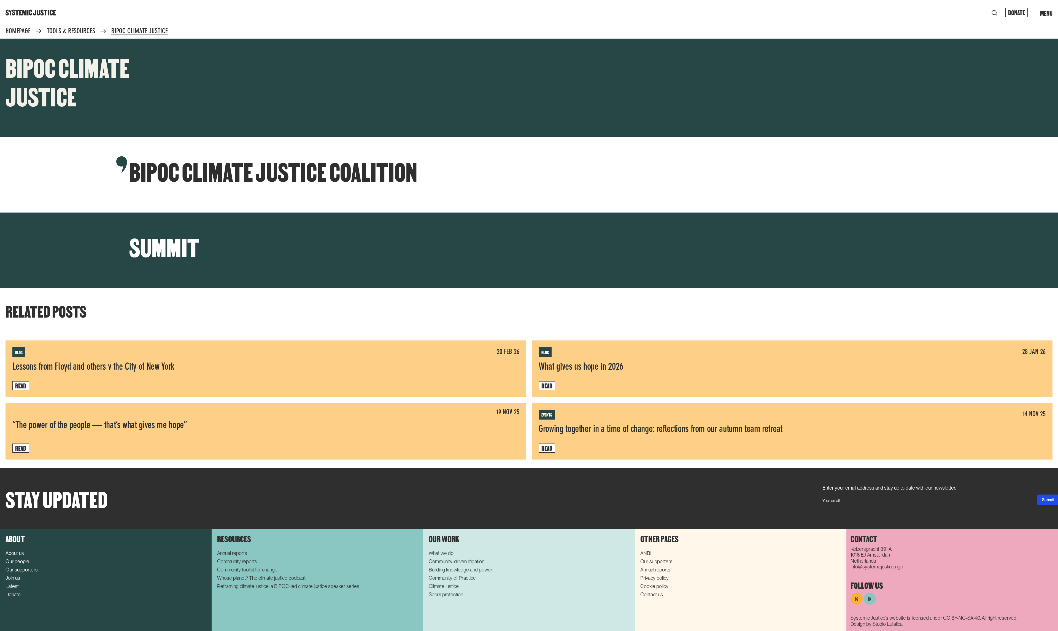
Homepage (18, 31)
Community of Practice (452, 578)
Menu (1046, 13)
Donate (1016, 12)
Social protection (446, 594)
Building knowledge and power (460, 570)
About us (15, 553)
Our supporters (22, 570)
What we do (441, 553)
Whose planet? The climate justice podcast (261, 578)
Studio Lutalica (888, 624)
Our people (17, 561)
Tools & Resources (71, 31)
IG (856, 598)
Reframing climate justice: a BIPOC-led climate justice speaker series (288, 586)
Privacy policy (654, 578)
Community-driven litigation (456, 561)
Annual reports (232, 553)
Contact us (651, 594)
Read (20, 385)
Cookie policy (654, 586)
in (869, 598)
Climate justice (444, 586)
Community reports (237, 561)
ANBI (645, 553)
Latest (12, 586)
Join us (13, 578)
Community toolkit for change (247, 570)
